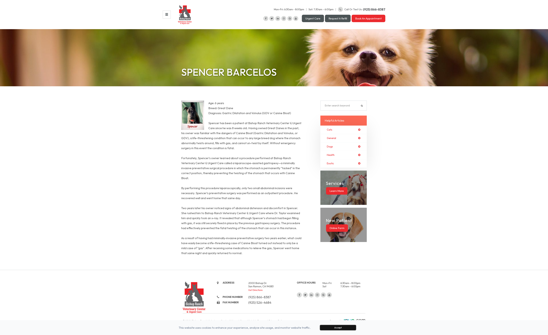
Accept (338, 327)
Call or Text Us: (364, 9)
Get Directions (255, 290)
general (331, 138)
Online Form (337, 228)
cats (329, 129)
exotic (330, 163)
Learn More (337, 191)
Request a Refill (338, 18)
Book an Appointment (368, 18)
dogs (330, 146)
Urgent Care (312, 18)
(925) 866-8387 (259, 297)
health (331, 155)
